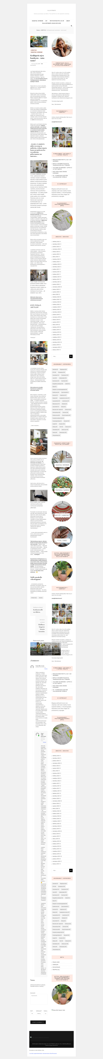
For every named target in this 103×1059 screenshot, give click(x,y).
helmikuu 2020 (56, 309)
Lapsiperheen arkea (64, 398)
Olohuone (68, 409)
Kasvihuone (56, 380)
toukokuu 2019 (56, 332)
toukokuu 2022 (56, 259)
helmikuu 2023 (56, 241)
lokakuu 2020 (56, 289)
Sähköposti (39, 1010)
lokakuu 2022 (56, 251)
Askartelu (55, 369)
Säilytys (55, 426)
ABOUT (68, 20)
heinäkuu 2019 (56, 327)
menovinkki (56, 406)
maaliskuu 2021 (56, 276)
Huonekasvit (65, 375)
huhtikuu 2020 (56, 304)
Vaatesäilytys (56, 429)
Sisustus (40, 597)
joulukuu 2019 (56, 314)
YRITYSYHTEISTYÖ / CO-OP (57, 20)
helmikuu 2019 (56, 339)
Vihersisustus (62, 432)
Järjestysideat (62, 378)
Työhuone (68, 426)
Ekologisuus (61, 372)
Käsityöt (55, 398)
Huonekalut (56, 375)
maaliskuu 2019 (56, 337)
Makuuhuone (56, 403)
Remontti (66, 421)
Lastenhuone (65, 400)
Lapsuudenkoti (56, 400)
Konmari (55, 395)
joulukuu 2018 (56, 344)
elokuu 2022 (55, 256)
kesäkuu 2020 (56, 299)
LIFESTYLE (34, 50)
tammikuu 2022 (56, 266)
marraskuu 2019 (56, 317)
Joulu (55, 378)
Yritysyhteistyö (56, 435)
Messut (63, 406)
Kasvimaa (64, 380)
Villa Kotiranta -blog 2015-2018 (51, 23)
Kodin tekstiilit (65, 392)
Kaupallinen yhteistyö (58, 383)
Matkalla (64, 403)
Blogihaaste (63, 369)
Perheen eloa (34, 597)
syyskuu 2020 (56, 291)
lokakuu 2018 (56, 349)
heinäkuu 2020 (56, 296)
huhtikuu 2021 (56, 274)
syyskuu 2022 (56, 254)
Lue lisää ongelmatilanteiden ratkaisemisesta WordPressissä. (43, 1053)
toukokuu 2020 (56, 302)
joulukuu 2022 (56, 246)
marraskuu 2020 (56, 286)
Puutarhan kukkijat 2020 (58, 418)
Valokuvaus (65, 429)
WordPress (55, 1045)
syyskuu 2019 (56, 322)
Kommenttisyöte (56, 967)
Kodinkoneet (56, 392)
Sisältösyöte (55, 964)
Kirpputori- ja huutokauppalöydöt (60, 389)
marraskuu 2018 (56, 347)
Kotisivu (45, 1010)
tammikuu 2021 (56, 281)
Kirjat (54, 386)
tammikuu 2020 (56, 312)
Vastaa (45, 668)
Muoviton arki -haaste (58, 409)
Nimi (31, 1010)
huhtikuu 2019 (56, 334)
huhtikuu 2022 (56, 261)
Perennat (65, 412)
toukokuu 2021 (56, 271)
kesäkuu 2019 (56, 329)
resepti (55, 423)
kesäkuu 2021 (56, 269)
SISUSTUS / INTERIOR (37, 20)
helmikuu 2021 (56, 279)
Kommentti (32, 993)
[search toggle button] (71, 25)
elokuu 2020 (55, 294)
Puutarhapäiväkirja (57, 421)
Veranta (55, 432)
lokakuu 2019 (56, 319)
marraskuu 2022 (56, 249)
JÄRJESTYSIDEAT (49, 648)
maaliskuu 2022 (56, 264)
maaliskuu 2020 (56, 307)
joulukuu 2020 (56, 284)
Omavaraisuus (56, 412)
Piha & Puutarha (66, 415)
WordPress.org (56, 969)
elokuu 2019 (55, 324)
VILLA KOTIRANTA (51, 10)
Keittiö (67, 383)
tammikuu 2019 (56, 342)
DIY (46, 20)
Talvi (61, 426)
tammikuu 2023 (56, 244)
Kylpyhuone (63, 395)
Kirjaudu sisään (56, 962)
